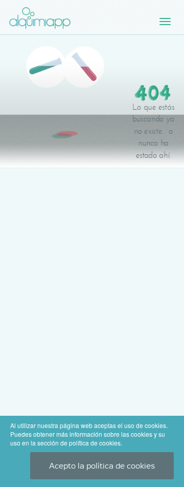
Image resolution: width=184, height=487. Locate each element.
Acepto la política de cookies (102, 465)
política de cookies (95, 442)
